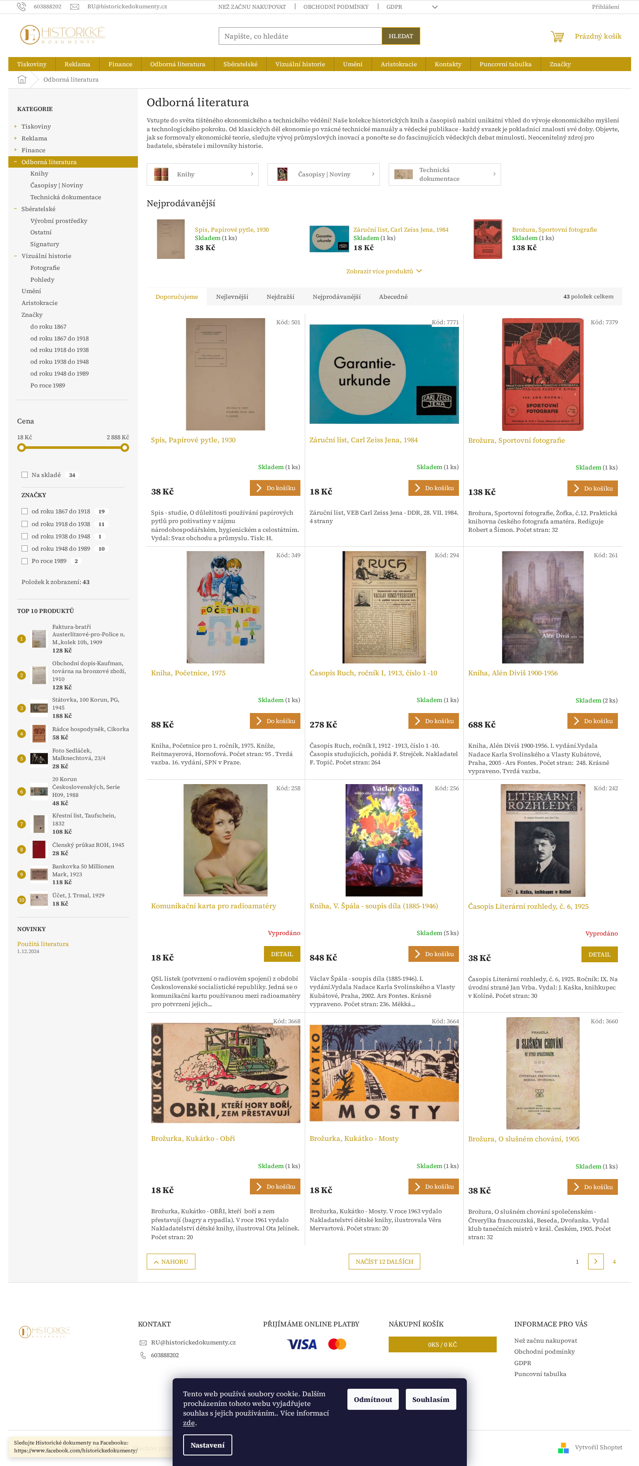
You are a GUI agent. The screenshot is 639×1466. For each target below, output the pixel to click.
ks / (442, 1344)
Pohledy (42, 279)
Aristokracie (40, 302)
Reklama (34, 138)
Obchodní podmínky (336, 7)
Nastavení (208, 1445)
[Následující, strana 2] (596, 1261)
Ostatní (41, 232)
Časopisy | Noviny (56, 185)
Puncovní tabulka (540, 1373)
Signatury (44, 244)
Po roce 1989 (55, 560)
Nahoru (174, 1261)
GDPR (394, 7)
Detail (282, 954)
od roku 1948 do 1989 (68, 548)
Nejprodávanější (337, 296)
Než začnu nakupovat (252, 7)
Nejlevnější (232, 296)
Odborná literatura (49, 162)
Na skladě (53, 474)
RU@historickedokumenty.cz (193, 1342)
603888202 (165, 1355)
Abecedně (393, 296)
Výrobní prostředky (58, 220)
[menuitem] (31, 64)
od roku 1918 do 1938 (68, 524)
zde (189, 1422)
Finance (33, 150)
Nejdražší (281, 296)
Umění (31, 291)
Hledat (401, 36)
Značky (32, 314)
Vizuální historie (46, 255)
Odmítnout (373, 1399)
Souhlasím (431, 1399)
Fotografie (45, 267)
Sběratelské (38, 208)
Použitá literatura (43, 944)
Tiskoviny (36, 126)
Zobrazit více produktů (380, 271)
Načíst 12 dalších (384, 1261)
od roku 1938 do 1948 (66, 536)
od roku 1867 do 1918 (68, 511)
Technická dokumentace (65, 197)
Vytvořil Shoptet (598, 1447)
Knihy (39, 173)
